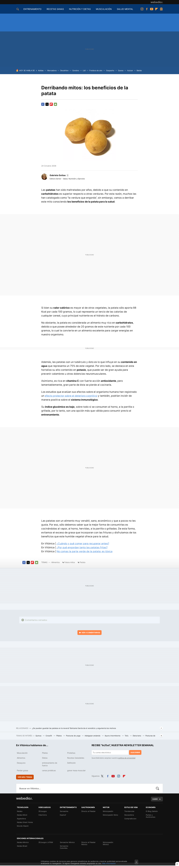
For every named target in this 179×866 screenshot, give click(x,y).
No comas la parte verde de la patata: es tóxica (84, 551)
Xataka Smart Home (25, 822)
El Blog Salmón (152, 811)
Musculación (22, 753)
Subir (155, 799)
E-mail (55, 104)
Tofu (127, 736)
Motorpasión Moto (110, 815)
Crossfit (49, 736)
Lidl (84, 70)
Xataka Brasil (22, 846)
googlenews (161, 9)
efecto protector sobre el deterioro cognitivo (71, 395)
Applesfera (21, 819)
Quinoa (39, 736)
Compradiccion (130, 819)
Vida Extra (42, 815)
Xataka (19, 811)
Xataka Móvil (22, 815)
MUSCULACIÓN (104, 9)
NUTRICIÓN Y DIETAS (80, 9)
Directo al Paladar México (88, 843)
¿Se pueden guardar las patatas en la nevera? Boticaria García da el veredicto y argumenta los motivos (74, 728)
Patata (82, 562)
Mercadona (51, 70)
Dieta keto (137, 736)
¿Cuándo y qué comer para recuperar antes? (83, 543)
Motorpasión (108, 811)
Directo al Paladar (88, 811)
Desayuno (21, 763)
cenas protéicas (49, 770)
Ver (91, 633)
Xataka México (23, 842)
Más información (109, 863)
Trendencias (129, 811)
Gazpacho (110, 70)
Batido (139, 70)
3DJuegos (42, 811)
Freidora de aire (95, 70)
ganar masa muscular (76, 770)
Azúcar (130, 70)
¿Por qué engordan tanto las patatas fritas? (82, 547)
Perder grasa (22, 770)
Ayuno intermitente (113, 736)
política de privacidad (126, 758)
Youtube (151, 9)
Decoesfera (129, 815)
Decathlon (64, 70)
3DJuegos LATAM (45, 842)
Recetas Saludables (75, 758)
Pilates (59, 736)
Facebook (146, 9)
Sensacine (64, 811)
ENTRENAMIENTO (32, 9)
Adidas (41, 70)
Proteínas (71, 753)
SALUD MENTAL (125, 9)
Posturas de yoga (73, 736)
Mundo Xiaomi (22, 826)
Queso (120, 70)
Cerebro (75, 70)
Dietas (44, 758)
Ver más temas (25, 777)
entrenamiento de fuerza (49, 764)
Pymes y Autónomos (150, 816)
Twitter (47, 104)
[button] (59, 175)
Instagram (141, 9)
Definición (71, 763)
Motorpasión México (108, 843)
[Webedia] (157, 2)
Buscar (157, 788)
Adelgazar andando (93, 736)
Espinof (63, 815)
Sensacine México (67, 842)
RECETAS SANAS (55, 9)
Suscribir (135, 752)
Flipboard (156, 9)
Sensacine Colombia (64, 847)
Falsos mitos (69, 562)
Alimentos (55, 562)
